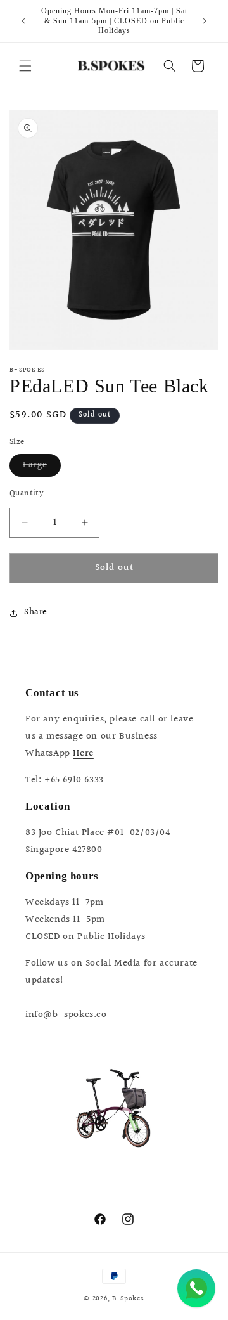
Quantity (27, 494)
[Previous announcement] (23, 21)
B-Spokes (128, 1298)
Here (83, 753)
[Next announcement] (204, 21)
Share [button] (36, 612)
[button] (25, 66)
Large (42, 467)
